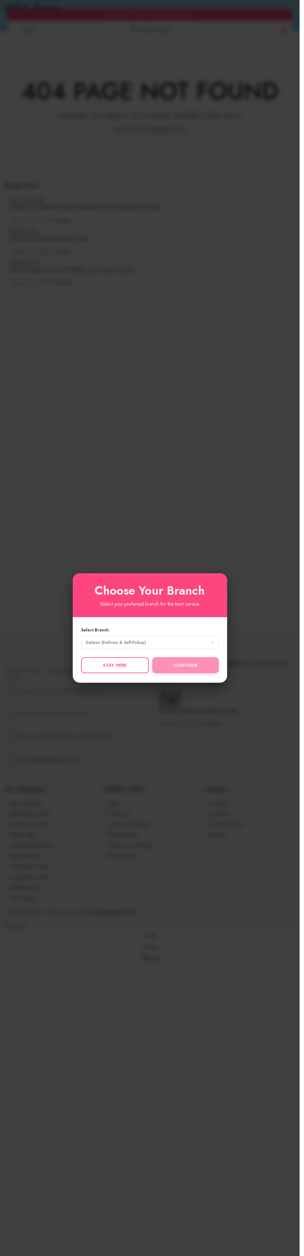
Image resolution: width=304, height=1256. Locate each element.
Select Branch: (95, 630)
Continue (185, 665)
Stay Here (114, 665)
